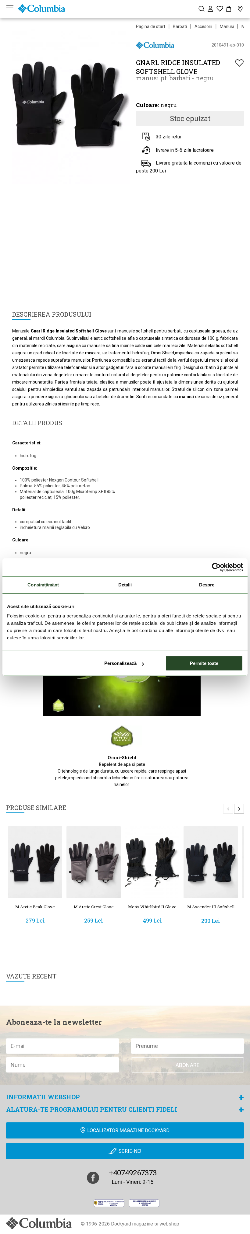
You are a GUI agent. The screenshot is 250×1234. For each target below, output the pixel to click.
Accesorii (203, 26)
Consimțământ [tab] (43, 584)
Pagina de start (150, 26)
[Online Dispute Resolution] (144, 1203)
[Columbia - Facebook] (93, 1178)
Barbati (180, 26)
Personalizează (120, 663)
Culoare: (147, 105)
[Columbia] (41, 8)
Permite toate (204, 663)
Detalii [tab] (125, 584)
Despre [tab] (207, 584)
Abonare (188, 1065)
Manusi (227, 26)
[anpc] (109, 1203)
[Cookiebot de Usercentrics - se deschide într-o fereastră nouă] (216, 567)
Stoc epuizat (190, 118)
